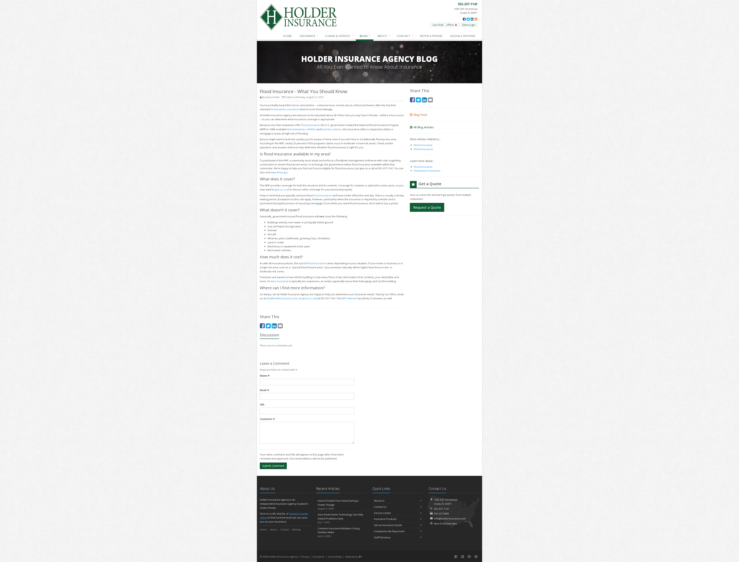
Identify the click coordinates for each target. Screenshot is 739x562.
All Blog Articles (424, 127)
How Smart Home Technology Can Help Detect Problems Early (340, 518)
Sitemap (296, 529)
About (383, 36)
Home (287, 36)
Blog (365, 36)
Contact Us (380, 507)
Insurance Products (385, 519)
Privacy (305, 556)
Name (265, 375)
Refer (431, 36)
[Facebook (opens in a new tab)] (464, 19)
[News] (475, 19)
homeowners (298, 129)
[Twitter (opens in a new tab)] (468, 19)
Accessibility (335, 556)
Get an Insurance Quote (388, 525)
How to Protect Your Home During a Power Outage (338, 504)
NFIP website (349, 298)
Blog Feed (420, 115)
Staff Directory (382, 537)
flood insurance (310, 125)
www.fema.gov (279, 172)
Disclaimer (319, 556)
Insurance (309, 36)
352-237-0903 (441, 513)
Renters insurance (278, 281)
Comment (267, 419)
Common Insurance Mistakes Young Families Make (338, 532)
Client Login (468, 25)
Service (339, 36)
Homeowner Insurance (427, 170)
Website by (353, 556)
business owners (332, 129)
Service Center (382, 513)
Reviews (462, 36)
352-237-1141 (441, 508)
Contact (405, 36)
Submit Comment (273, 466)
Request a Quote (427, 207)
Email (264, 390)
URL (262, 404)
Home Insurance (423, 149)
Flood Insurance (423, 145)
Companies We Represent (389, 531)
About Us (379, 500)
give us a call (282, 189)
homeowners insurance (285, 109)
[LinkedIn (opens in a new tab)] (472, 19)
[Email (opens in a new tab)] (280, 326)
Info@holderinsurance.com (282, 298)
